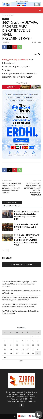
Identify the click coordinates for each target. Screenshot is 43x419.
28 (28, 353)
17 (5, 349)
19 (17, 349)
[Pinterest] (14, 47)
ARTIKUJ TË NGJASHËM (12, 203)
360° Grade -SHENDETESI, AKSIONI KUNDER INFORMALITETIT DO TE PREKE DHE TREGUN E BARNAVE (11, 188)
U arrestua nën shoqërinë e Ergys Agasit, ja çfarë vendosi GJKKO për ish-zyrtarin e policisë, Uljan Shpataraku (19, 284)
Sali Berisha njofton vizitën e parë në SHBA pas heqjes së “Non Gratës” (21, 292)
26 (17, 353)
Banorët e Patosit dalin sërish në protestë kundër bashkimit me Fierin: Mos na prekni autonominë (19, 305)
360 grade (11, 15)
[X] (9, 47)
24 (5, 353)
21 (28, 349)
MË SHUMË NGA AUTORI (12, 206)
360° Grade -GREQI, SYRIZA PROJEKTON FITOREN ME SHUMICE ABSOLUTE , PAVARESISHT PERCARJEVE (32, 189)
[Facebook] (4, 47)
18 (11, 349)
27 (23, 353)
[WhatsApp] (19, 47)
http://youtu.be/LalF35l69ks (15, 59)
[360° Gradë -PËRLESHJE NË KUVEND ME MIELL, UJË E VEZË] (7, 227)
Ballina (4, 15)
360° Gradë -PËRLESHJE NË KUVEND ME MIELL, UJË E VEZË (26, 227)
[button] (3, 10)
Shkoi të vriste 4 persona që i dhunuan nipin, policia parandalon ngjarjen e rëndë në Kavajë (20, 299)
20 (23, 349)
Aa (35, 54)
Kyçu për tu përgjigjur (21, 265)
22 (33, 349)
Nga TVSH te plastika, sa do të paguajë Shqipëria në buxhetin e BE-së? (20, 312)
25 (11, 353)
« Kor (20, 361)
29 (33, 353)
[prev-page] (3, 250)
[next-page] (7, 250)
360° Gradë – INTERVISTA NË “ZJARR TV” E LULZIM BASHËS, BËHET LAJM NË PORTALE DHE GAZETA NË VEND (26, 240)
